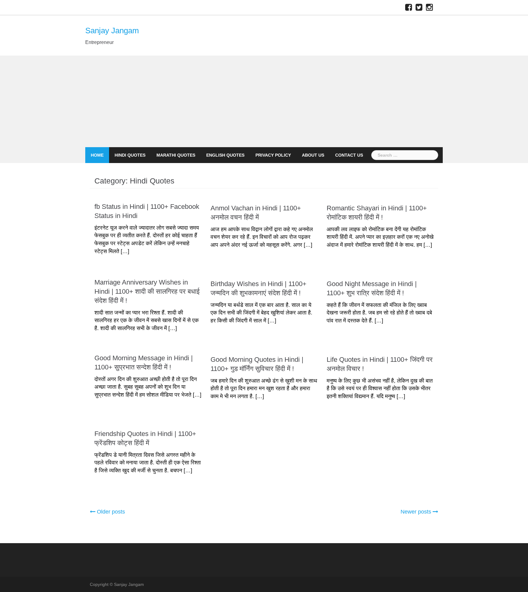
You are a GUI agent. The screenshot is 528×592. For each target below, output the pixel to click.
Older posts (111, 512)
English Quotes (225, 155)
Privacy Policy (273, 155)
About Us (313, 155)
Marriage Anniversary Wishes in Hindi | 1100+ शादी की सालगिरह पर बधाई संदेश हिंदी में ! (147, 291)
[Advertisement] (264, 101)
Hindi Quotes (130, 155)
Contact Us (349, 155)
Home (97, 155)
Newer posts (416, 512)
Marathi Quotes (175, 155)
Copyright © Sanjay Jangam (117, 584)
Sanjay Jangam (112, 30)
